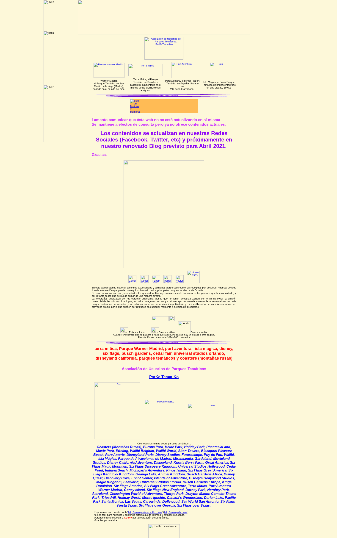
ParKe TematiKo (164, 377)
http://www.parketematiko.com (145, 512)
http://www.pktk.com (175, 512)
